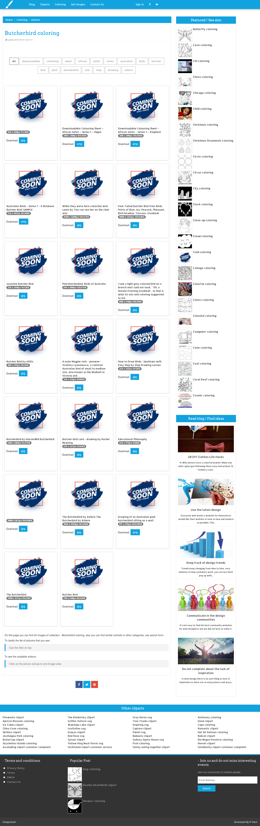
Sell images (78, 4)
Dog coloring (91, 769)
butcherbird (71, 69)
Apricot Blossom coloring (18, 720)
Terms (11, 772)
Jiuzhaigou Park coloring (18, 735)
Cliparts (45, 4)
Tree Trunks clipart (145, 720)
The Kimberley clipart (81, 717)
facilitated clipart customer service (90, 746)
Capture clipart (142, 728)
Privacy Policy (16, 768)
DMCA (11, 777)
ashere (129, 69)
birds (142, 61)
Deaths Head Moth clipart (100, 785)
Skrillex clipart (12, 732)
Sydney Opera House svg (148, 739)
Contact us (14, 781)
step (99, 69)
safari (96, 61)
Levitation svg (77, 728)
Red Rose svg (76, 735)
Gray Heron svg (142, 717)
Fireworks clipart (13, 717)
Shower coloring (94, 801)
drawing (113, 69)
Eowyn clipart (76, 732)
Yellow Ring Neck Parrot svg (85, 743)
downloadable (31, 61)
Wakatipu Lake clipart (81, 724)
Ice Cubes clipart (13, 724)
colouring (53, 61)
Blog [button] (32, 4)
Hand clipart (205, 720)
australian (126, 61)
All (14, 61)
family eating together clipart (151, 746)
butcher (156, 61)
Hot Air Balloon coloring (213, 732)
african (82, 61)
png (79, 143)
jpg (23, 140)
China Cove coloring (15, 728)
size (87, 69)
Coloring (60, 4)
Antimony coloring (209, 717)
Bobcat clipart (206, 735)
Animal (35, 19)
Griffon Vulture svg (80, 720)
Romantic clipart (208, 728)
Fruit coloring (141, 743)
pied (54, 69)
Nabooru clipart (142, 735)
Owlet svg (139, 732)
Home (9, 19)
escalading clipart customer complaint (27, 746)
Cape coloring (206, 724)
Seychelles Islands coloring (20, 743)
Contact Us (97, 4)
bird (43, 69)
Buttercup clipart (13, 739)
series (110, 61)
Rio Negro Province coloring (215, 739)
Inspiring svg (141, 724)
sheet (68, 61)
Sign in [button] (140, 4)
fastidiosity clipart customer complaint (222, 746)
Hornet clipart (206, 743)
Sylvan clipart (76, 739)
